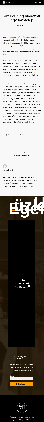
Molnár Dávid (8, 170)
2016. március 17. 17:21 (9, 172)
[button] (40, 2)
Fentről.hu (23, 37)
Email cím (14, 376)
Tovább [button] (19, 214)
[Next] (29, 285)
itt (10, 43)
